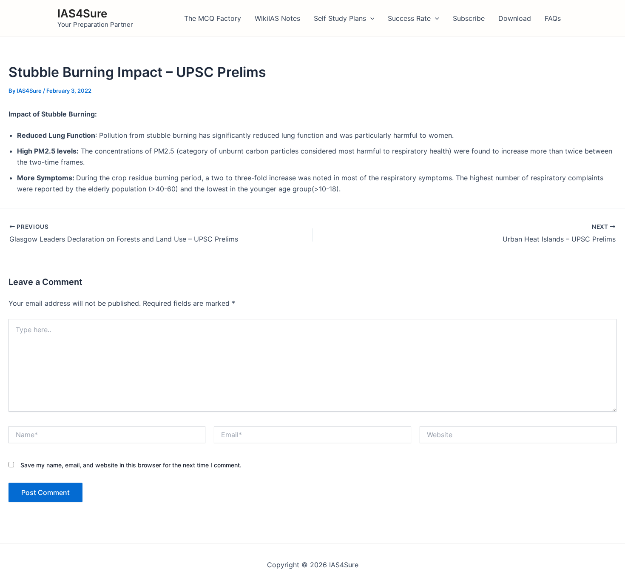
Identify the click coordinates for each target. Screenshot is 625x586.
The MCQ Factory (212, 18)
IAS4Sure (82, 13)
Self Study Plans (340, 18)
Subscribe (469, 18)
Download (514, 18)
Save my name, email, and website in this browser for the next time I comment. (130, 465)
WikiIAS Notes (277, 18)
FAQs (553, 18)
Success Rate (409, 18)
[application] (370, 18)
